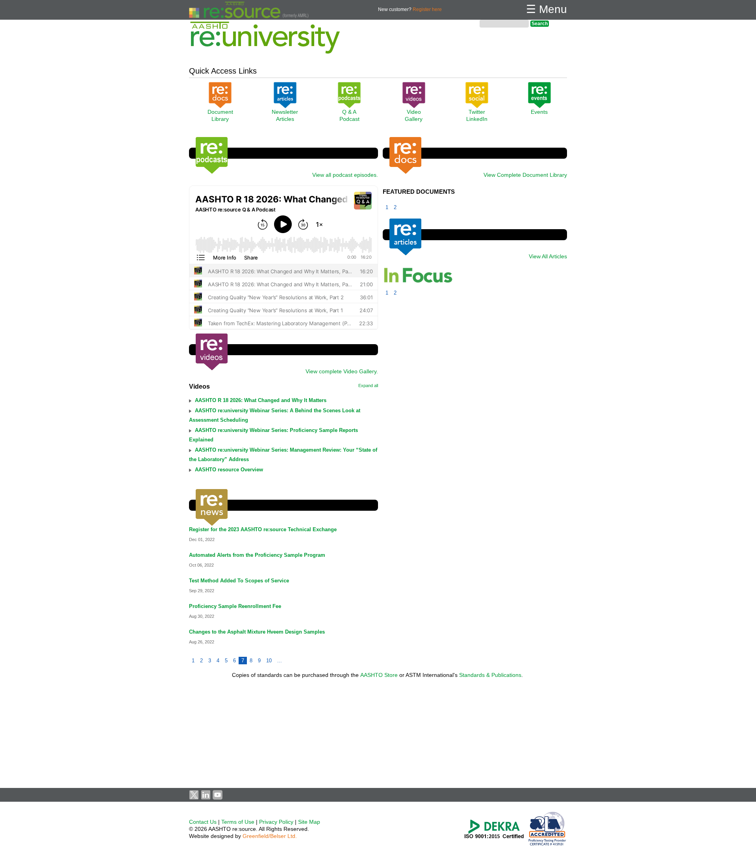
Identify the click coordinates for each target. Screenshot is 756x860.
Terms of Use (237, 822)
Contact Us (203, 822)
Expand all (368, 385)
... (279, 661)
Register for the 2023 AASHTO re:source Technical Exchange (263, 529)
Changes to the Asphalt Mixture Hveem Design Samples (257, 632)
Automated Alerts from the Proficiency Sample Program (257, 555)
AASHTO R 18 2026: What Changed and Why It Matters (260, 400)
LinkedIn (476, 119)
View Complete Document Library (525, 175)
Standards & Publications (490, 675)
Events (539, 112)
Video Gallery (413, 115)
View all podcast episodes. (345, 175)
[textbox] (504, 24)
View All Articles (548, 256)
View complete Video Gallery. (342, 371)
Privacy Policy (276, 822)
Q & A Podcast (349, 115)
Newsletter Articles (285, 115)
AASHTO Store (379, 675)
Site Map (309, 822)
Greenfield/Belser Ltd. (270, 836)
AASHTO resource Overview (229, 470)
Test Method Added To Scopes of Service (239, 581)
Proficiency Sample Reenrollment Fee (235, 606)
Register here (427, 9)
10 (269, 661)
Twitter (477, 112)
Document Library (220, 115)
